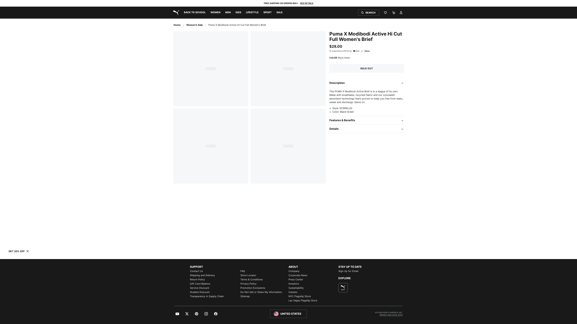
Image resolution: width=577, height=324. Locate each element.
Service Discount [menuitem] (199, 287)
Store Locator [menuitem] (248, 275)
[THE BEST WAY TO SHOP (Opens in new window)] (343, 287)
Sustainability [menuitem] (296, 287)
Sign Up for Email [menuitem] (348, 271)
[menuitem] (195, 12)
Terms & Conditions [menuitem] (251, 279)
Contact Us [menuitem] (196, 271)
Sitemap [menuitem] (245, 296)
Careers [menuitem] (292, 292)
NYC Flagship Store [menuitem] (299, 296)
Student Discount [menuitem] (200, 292)
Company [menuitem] (293, 271)
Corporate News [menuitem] (297, 275)
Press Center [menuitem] (295, 279)
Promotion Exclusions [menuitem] (252, 287)
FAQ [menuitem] (242, 271)
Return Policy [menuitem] (197, 279)
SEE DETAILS (306, 3)
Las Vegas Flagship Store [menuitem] (302, 300)
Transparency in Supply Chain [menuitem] (207, 296)
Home (177, 24)
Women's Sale (194, 24)
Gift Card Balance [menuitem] (200, 283)
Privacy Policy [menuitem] (248, 283)
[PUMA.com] (175, 13)
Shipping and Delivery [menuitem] (202, 275)
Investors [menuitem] (293, 283)
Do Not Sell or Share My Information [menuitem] (261, 292)
